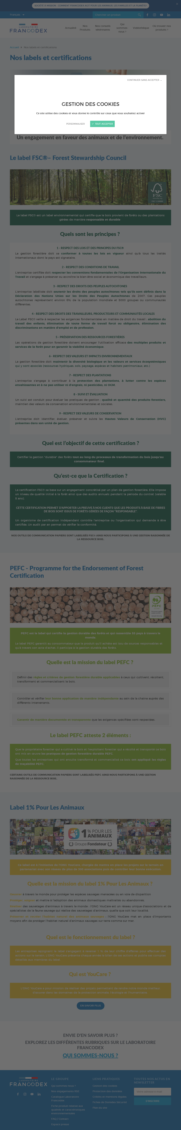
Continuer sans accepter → (144, 80)
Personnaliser (75, 124)
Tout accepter (103, 124)
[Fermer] (90, 565)
